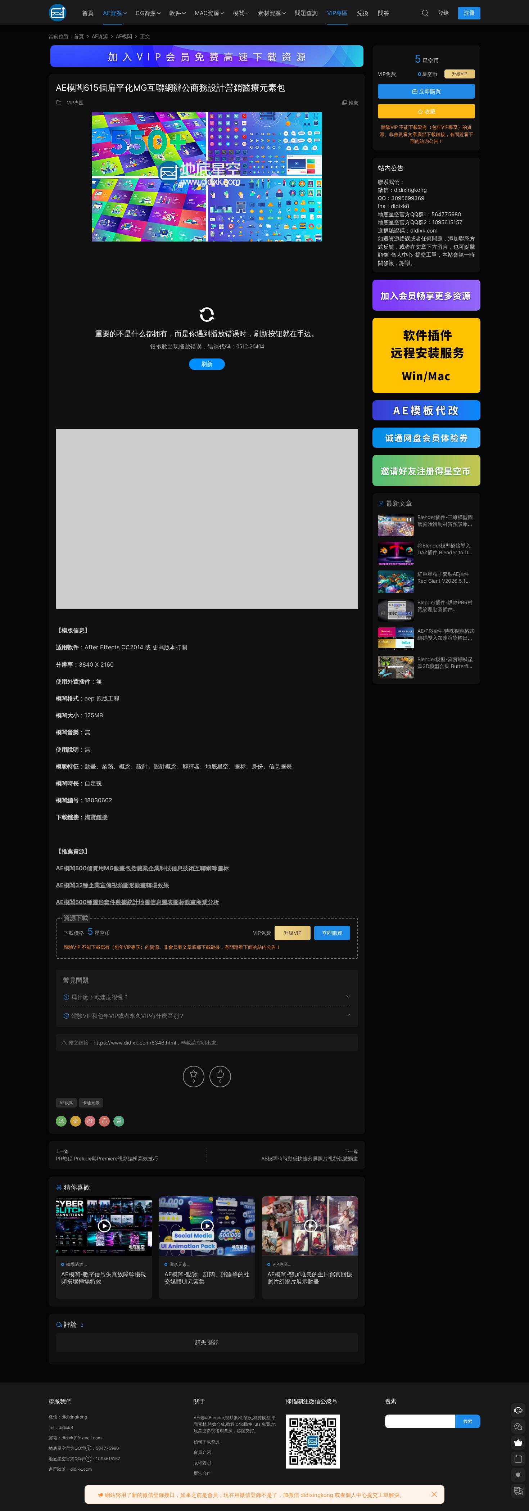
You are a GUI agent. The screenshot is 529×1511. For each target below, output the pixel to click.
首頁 (88, 13)
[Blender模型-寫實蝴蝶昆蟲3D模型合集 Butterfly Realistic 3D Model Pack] (396, 667)
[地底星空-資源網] (58, 12)
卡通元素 (91, 1102)
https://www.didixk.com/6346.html (135, 1042)
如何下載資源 (207, 1441)
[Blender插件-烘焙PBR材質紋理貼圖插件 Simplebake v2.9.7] (396, 610)
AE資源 (112, 13)
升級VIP (293, 933)
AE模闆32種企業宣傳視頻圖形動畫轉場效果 (112, 885)
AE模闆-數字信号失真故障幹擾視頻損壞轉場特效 (103, 1278)
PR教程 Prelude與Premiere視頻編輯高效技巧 (107, 1158)
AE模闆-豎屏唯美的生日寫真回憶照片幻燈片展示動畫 (309, 1278)
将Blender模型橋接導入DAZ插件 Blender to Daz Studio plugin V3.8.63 (445, 552)
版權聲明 (202, 1462)
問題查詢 (306, 13)
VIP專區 (337, 13)
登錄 (213, 1342)
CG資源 (146, 13)
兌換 (363, 13)
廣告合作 (202, 1473)
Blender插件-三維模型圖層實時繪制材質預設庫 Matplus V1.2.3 (445, 524)
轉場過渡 (74, 1264)
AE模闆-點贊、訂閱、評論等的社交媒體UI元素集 (206, 1278)
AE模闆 (66, 1102)
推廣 (353, 102)
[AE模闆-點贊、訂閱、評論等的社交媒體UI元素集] (207, 1226)
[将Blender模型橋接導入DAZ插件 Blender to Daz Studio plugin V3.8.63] (396, 553)
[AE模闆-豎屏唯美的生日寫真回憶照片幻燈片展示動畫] (310, 1226)
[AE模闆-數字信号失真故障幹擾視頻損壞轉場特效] (104, 1226)
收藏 (429, 111)
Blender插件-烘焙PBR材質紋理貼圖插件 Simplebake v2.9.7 (445, 609)
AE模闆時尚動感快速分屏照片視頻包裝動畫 (309, 1158)
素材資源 (269, 13)
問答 (383, 13)
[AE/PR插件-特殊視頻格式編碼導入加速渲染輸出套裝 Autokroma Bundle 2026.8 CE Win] (396, 638)
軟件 (175, 13)
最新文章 (398, 503)
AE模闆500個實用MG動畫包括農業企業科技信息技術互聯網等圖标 (142, 868)
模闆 (238, 13)
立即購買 (332, 933)
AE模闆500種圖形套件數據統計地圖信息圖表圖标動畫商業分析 (137, 902)
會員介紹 (202, 1452)
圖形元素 (178, 1264)
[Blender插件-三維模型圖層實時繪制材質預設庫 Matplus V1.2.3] (396, 525)
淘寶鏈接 (96, 817)
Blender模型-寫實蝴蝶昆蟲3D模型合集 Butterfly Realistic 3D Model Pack (445, 666)
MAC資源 (207, 13)
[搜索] (425, 12)
